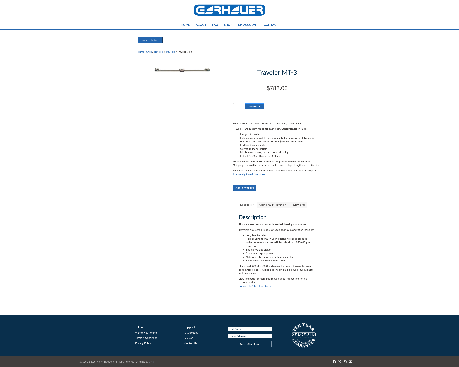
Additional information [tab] (272, 204)
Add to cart (254, 106)
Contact (271, 24)
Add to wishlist (244, 187)
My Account (248, 24)
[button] (250, 344)
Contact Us (190, 343)
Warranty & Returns (146, 332)
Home (185, 24)
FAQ (215, 24)
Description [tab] (247, 204)
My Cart (188, 337)
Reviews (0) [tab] (298, 204)
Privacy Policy (143, 343)
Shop (228, 24)
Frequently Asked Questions (249, 174)
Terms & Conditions (146, 337)
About (201, 24)
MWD (151, 362)
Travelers (159, 51)
